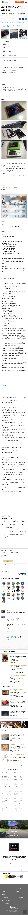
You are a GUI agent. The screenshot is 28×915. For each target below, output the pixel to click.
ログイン (12, 636)
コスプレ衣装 (16, 791)
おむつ (15, 808)
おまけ (15, 798)
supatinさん (7, 13)
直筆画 (21, 791)
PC (2, 774)
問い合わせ (18, 891)
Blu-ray (5, 777)
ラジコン (5, 798)
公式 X (17, 900)
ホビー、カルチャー (5, 796)
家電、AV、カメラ (17, 772)
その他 (15, 810)
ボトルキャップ (20, 798)
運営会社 (4, 891)
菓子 (22, 784)
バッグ (8, 801)
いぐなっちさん (10, 610)
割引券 (8, 808)
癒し (7, 784)
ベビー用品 (16, 807)
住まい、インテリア (5, 803)
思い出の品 (9, 794)
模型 (2, 798)
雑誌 (17, 794)
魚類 (15, 805)
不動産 (3, 810)
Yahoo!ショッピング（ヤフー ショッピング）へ (14, 867)
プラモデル (9, 798)
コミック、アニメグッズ (18, 790)
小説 (19, 794)
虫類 (17, 805)
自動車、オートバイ (18, 779)
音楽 (3, 793)
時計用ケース (20, 801)
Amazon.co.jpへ (14, 863)
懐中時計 (15, 801)
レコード (5, 794)
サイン (3, 791)
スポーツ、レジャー (5, 779)
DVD (2, 777)
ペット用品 (7, 805)
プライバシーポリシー (20, 894)
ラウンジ (4, 888)
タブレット (5, 774)
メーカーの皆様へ (19, 897)
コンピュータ (4, 772)
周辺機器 (9, 774)
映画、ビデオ (4, 776)
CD (2, 794)
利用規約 (4, 894)
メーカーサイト (5, 385)
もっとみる (23, 815)
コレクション (16, 796)
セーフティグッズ (20, 808)
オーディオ (22, 774)
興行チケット (4, 808)
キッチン (15, 774)
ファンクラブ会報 (8, 791)
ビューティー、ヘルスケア (7, 783)
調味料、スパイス (17, 784)
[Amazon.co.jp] (8, 562)
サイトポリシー (5, 897)
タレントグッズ (5, 790)
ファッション (4, 800)
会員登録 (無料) (20, 1)
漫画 (15, 794)
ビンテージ (21, 777)
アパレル (3, 801)
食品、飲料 (16, 783)
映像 (19, 774)
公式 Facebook (6, 900)
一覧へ (17, 769)
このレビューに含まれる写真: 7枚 (19, 38)
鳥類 (19, 805)
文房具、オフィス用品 (6, 786)
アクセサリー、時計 (18, 800)
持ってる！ (7, 870)
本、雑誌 (16, 793)
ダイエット (4, 784)
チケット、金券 (5, 807)
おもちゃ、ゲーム (17, 776)
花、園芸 (16, 786)
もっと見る (23, 765)
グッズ (8, 777)
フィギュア (16, 777)
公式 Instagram (5, 903)
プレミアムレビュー (20, 888)
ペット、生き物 (17, 803)
